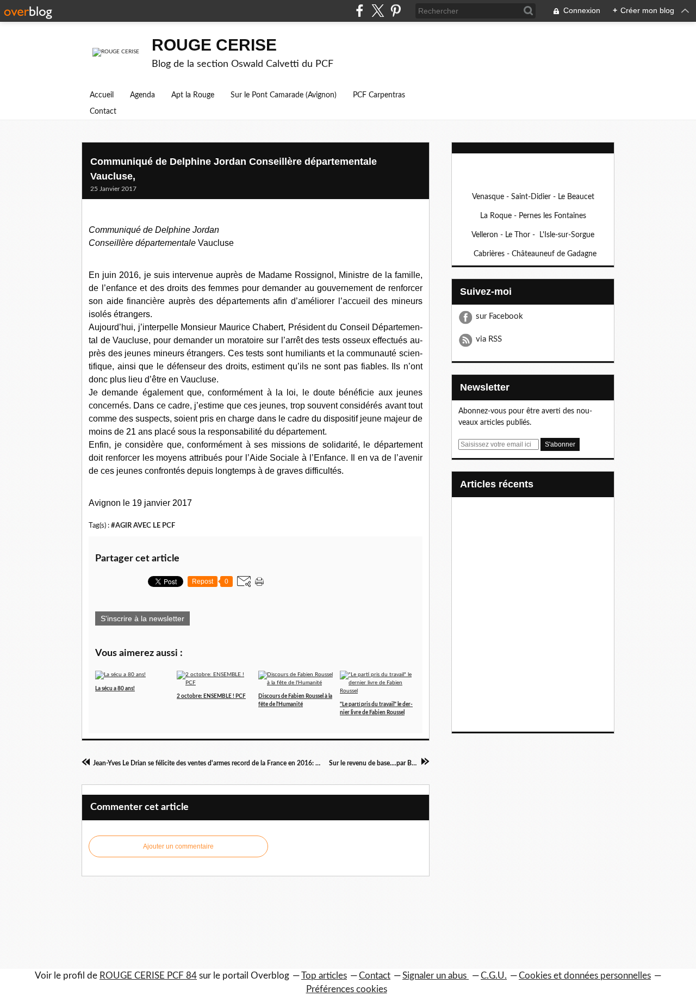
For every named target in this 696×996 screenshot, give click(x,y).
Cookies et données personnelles (585, 975)
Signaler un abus (435, 975)
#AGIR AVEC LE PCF (143, 525)
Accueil (102, 95)
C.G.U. (494, 975)
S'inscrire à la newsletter (142, 618)
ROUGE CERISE (214, 45)
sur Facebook (499, 316)
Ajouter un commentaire (178, 846)
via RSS (489, 339)
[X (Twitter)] (377, 10)
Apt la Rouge (192, 95)
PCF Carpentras (379, 95)
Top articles (324, 975)
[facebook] (359, 10)
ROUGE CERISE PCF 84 (148, 975)
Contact (103, 111)
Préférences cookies (346, 989)
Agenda (142, 95)
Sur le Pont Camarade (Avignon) (284, 95)
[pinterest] (395, 10)
